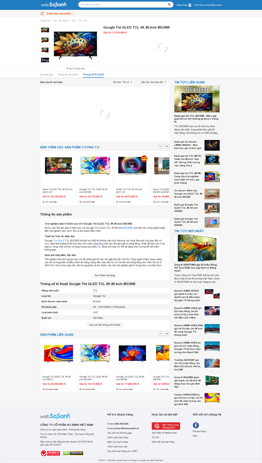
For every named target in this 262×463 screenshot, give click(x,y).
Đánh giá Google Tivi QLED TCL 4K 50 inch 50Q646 (186, 222)
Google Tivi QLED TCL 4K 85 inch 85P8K (130, 378)
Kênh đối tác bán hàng (163, 442)
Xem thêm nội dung (105, 275)
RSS (195, 436)
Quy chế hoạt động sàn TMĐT (122, 451)
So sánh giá (46, 74)
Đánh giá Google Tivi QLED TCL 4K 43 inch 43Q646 (186, 207)
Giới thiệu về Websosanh (164, 433)
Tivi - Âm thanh (61, 20)
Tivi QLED (58, 240)
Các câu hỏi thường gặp (119, 433)
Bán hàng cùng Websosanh (208, 5)
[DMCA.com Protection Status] (73, 453)
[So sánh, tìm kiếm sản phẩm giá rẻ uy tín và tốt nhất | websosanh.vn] (53, 5)
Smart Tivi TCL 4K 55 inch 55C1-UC (129, 190)
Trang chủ (45, 20)
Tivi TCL (83, 20)
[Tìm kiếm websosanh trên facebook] (196, 425)
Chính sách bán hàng (117, 437)
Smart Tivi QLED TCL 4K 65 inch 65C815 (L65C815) (169, 190)
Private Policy (199, 431)
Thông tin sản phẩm (67, 74)
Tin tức (155, 437)
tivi (99, 246)
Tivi (74, 20)
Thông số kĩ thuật (93, 74)
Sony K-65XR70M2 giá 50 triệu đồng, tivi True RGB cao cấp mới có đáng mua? (195, 267)
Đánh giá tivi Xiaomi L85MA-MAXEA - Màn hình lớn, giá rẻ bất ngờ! (188, 145)
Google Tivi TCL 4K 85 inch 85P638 (166, 378)
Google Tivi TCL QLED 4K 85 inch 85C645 (93, 190)
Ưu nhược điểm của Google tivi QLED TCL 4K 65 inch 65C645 (188, 193)
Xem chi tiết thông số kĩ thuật (104, 324)
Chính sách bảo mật (117, 446)
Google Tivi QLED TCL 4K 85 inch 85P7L (56, 378)
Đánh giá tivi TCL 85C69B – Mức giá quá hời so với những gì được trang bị (196, 118)
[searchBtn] (169, 4)
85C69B (127, 227)
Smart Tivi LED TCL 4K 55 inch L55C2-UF (57, 190)
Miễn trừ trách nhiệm (117, 442)
